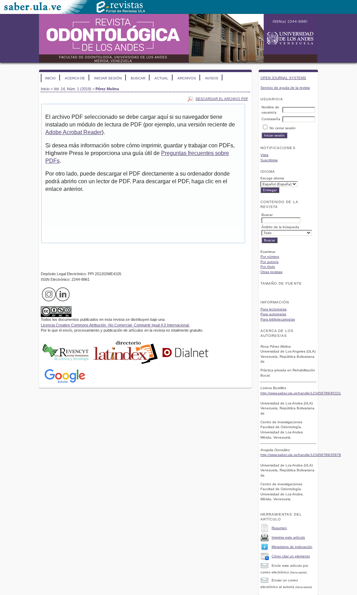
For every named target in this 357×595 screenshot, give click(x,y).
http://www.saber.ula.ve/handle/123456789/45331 (300, 393)
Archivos (186, 78)
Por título (267, 267)
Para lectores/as (273, 309)
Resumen (279, 528)
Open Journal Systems (283, 78)
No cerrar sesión (282, 128)
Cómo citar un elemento (291, 556)
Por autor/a (269, 262)
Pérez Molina (107, 89)
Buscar (138, 78)
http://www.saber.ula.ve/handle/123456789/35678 (300, 455)
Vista (264, 155)
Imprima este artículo (288, 537)
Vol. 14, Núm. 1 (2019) (72, 89)
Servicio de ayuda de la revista (285, 88)
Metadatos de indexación (292, 547)
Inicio (50, 78)
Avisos (211, 78)
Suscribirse (269, 160)
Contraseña (270, 119)
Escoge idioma (272, 178)
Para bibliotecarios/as (277, 319)
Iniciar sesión (108, 78)
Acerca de (75, 78)
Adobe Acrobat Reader (73, 132)
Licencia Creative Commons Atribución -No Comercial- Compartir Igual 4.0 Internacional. (115, 325)
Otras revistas (271, 272)
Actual (161, 78)
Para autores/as (273, 314)
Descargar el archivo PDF (222, 99)
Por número (269, 256)
